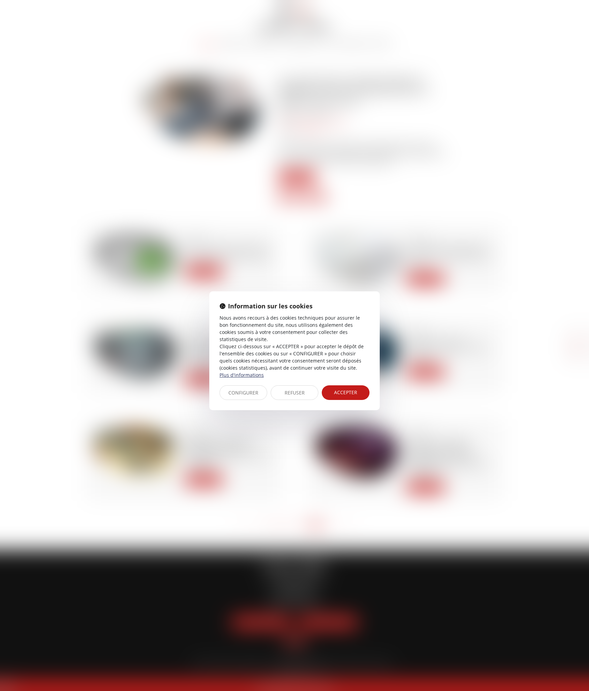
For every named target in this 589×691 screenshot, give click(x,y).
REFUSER (295, 392)
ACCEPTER (345, 392)
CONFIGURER (243, 392)
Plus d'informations (242, 375)
